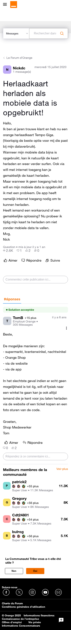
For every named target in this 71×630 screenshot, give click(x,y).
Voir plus (62, 469)
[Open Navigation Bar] (6, 4)
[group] (8, 250)
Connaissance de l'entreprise (20, 619)
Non (14, 571)
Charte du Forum (12, 603)
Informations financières (39, 615)
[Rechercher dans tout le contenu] (62, 33)
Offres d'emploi (12, 622)
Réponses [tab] (12, 299)
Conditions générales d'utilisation (23, 606)
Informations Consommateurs (21, 625)
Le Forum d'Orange (19, 58)
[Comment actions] (66, 328)
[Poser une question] (61, 620)
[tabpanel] (35, 384)
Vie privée (34, 622)
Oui (35, 571)
